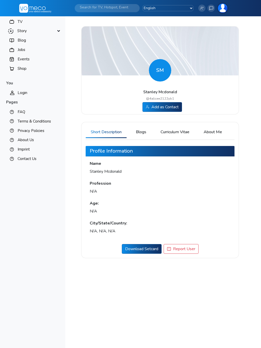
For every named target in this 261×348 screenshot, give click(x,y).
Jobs (21, 49)
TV (20, 21)
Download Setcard (141, 249)
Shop (22, 68)
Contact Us (27, 158)
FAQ (21, 111)
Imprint (24, 149)
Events (24, 59)
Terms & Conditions (34, 121)
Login (22, 92)
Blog (22, 40)
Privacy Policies (31, 130)
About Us (26, 139)
